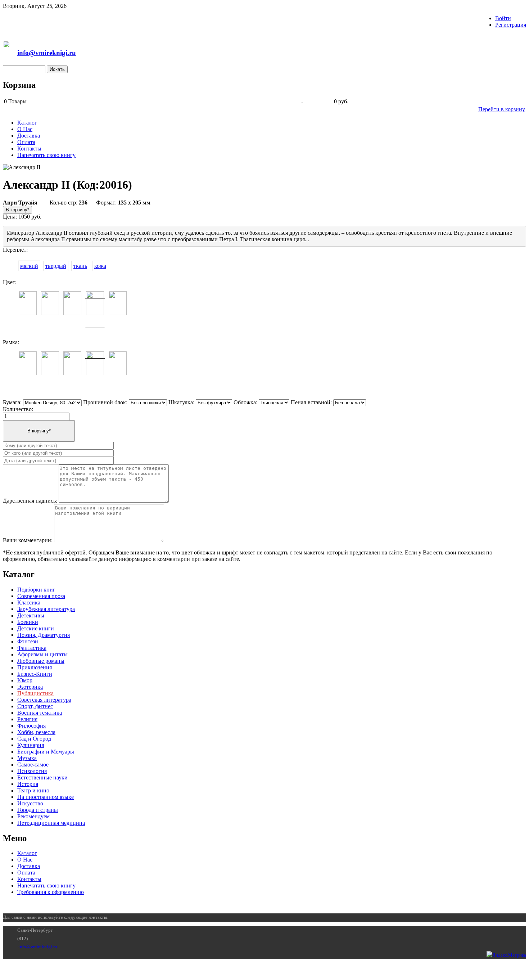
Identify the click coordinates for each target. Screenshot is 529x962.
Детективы (30, 615)
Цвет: (10, 282)
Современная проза (41, 596)
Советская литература (44, 700)
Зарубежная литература (46, 609)
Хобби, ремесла (36, 732)
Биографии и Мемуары (45, 752)
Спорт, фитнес (35, 706)
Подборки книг (36, 589)
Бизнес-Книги (34, 674)
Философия (31, 726)
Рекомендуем (33, 816)
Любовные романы (40, 661)
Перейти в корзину (501, 109)
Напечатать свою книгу (46, 155)
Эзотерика (30, 687)
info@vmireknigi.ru (37, 946)
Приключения (34, 667)
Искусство (30, 803)
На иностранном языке (45, 797)
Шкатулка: (181, 402)
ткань (80, 266)
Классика (28, 602)
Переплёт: (15, 250)
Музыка (27, 758)
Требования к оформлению (50, 892)
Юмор (24, 680)
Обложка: (245, 402)
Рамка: (11, 342)
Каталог (27, 123)
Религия (27, 719)
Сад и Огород (34, 739)
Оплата (26, 142)
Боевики (27, 622)
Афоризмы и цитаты (42, 654)
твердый (55, 266)
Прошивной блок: (105, 402)
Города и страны (37, 810)
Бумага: (12, 402)
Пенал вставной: (311, 402)
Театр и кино (33, 790)
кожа (100, 266)
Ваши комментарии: (28, 540)
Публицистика (35, 693)
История (27, 784)
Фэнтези (27, 641)
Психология (32, 771)
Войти (503, 18)
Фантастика (31, 648)
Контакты (29, 148)
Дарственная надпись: (30, 501)
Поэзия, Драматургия (43, 635)
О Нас (24, 129)
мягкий (29, 266)
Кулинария (30, 745)
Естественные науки (42, 777)
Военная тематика (39, 713)
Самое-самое (33, 764)
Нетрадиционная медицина (51, 823)
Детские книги (35, 628)
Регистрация (510, 25)
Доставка (28, 135)
